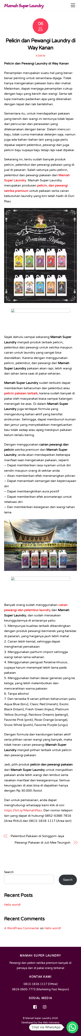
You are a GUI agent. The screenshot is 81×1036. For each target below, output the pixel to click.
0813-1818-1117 (35, 984)
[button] (72, 1027)
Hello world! (12, 904)
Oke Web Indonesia (48, 1022)
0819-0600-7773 (24, 989)
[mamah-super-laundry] (35, 1007)
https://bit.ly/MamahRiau (23, 810)
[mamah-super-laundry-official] (45, 1007)
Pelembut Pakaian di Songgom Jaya (37, 836)
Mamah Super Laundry (38, 1018)
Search (9, 872)
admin (40, 55)
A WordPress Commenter (21, 928)
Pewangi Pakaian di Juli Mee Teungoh (42, 843)
